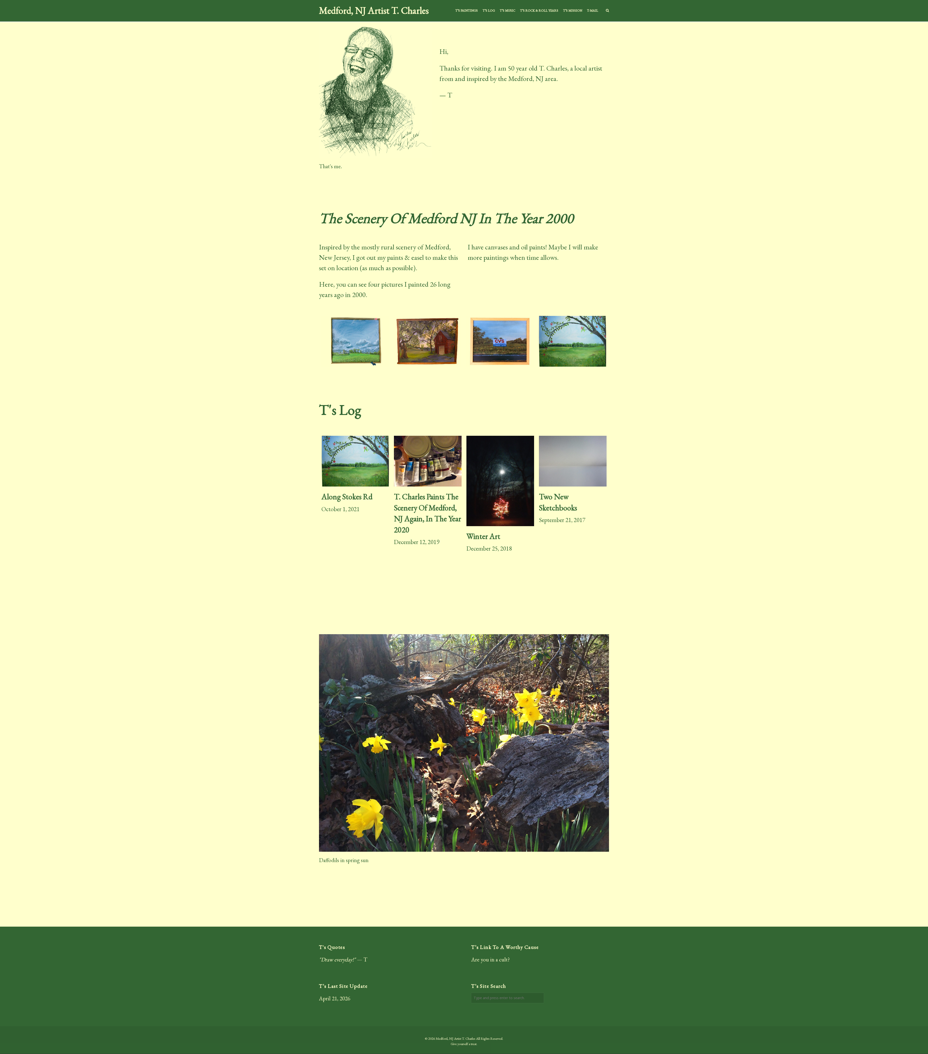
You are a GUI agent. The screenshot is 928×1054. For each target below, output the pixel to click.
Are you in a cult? (490, 959)
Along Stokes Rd (346, 496)
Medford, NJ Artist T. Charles (374, 10)
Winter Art (483, 536)
